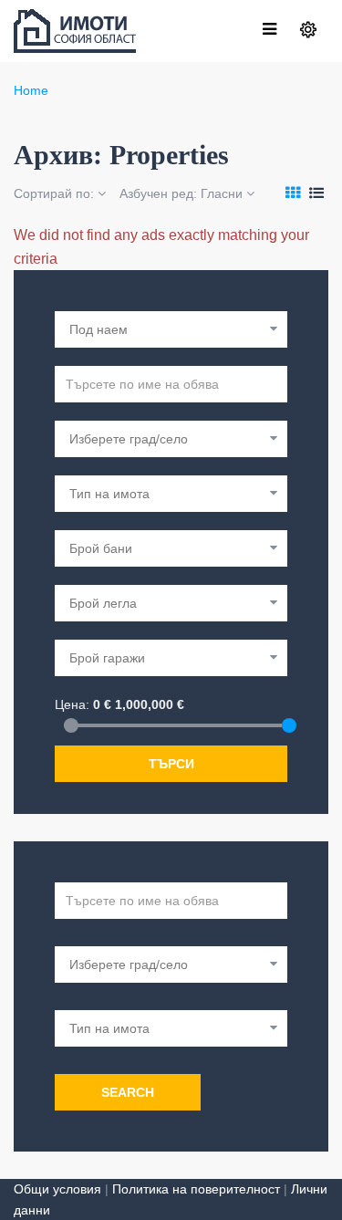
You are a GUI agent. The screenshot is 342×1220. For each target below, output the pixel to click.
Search (127, 1092)
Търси (171, 763)
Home (31, 90)
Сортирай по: (56, 193)
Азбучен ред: (181, 193)
